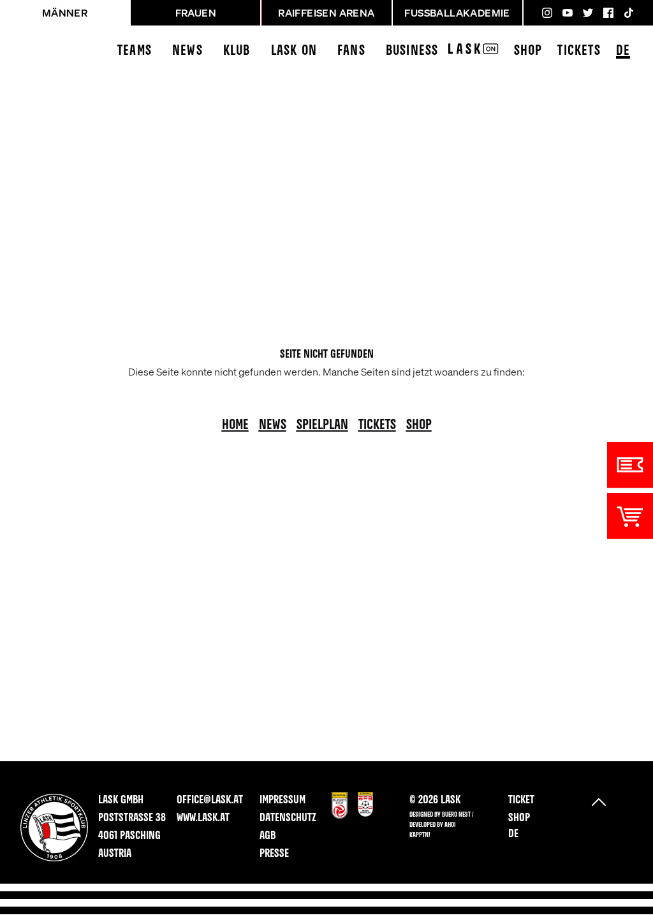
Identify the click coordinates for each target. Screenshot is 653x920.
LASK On (294, 51)
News (187, 51)
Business (412, 51)
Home (235, 425)
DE (623, 51)
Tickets (578, 51)
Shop (528, 51)
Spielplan (322, 425)
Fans (351, 51)
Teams (134, 51)
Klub (237, 51)
